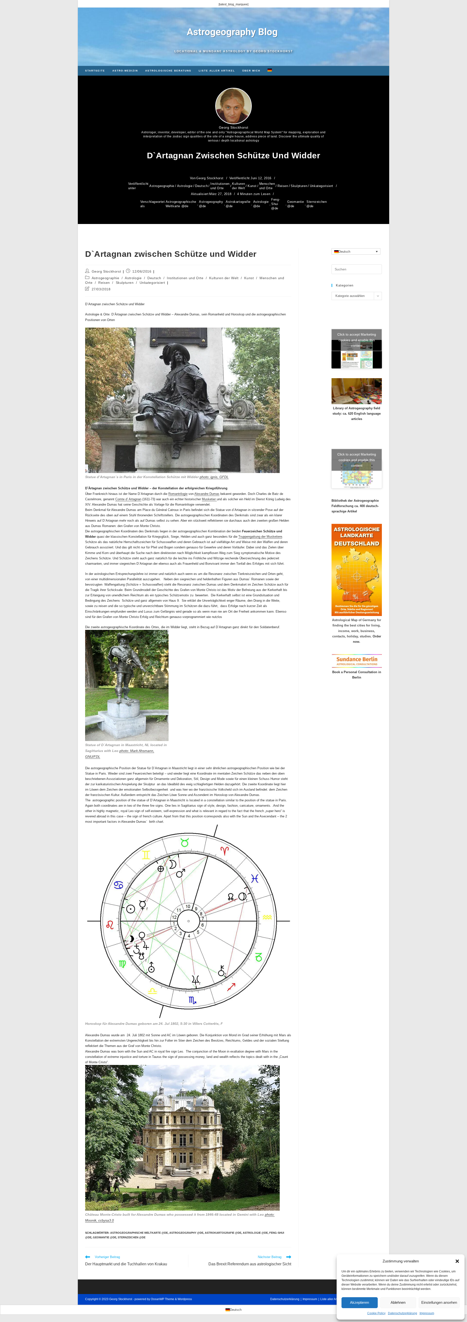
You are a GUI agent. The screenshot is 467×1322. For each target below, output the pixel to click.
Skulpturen (299, 186)
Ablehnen (398, 1302)
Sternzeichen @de (316, 204)
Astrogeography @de (211, 204)
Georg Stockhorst (233, 127)
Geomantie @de (295, 204)
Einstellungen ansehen (439, 1302)
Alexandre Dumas (206, 494)
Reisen (283, 186)
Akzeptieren (359, 1302)
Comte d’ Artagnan (128, 499)
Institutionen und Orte (220, 186)
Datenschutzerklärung (402, 1313)
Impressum (427, 1313)
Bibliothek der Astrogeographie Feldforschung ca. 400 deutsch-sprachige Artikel (355, 506)
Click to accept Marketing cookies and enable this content (356, 340)
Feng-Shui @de (275, 204)
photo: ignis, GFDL (214, 477)
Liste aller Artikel (331, 1299)
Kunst (252, 186)
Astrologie (185, 186)
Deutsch (201, 186)
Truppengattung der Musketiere (260, 536)
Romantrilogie (178, 494)
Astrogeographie (161, 186)
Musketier (209, 499)
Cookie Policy (376, 1313)
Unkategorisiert (321, 186)
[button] (457, 1261)
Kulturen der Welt (238, 186)
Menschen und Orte (267, 186)
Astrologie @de (261, 204)
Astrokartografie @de (238, 204)
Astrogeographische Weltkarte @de (181, 204)
